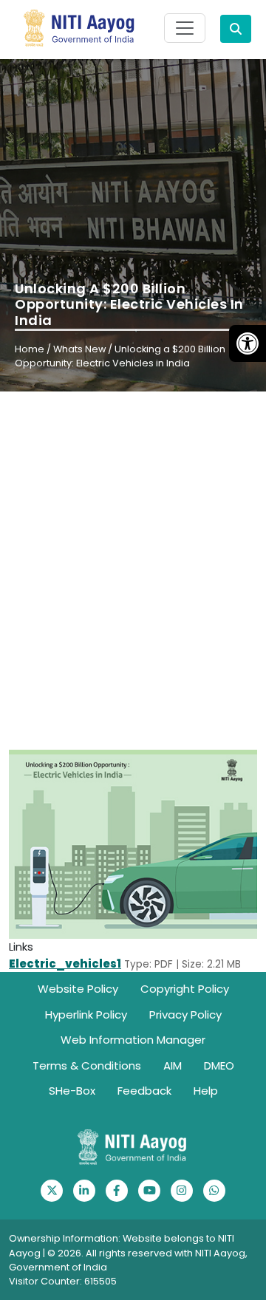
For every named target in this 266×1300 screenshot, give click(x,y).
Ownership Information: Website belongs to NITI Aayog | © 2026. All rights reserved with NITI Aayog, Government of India (128, 1252)
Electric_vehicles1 (65, 963)
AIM (172, 1065)
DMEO (219, 1065)
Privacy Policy (185, 1014)
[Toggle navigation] (184, 28)
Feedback (144, 1090)
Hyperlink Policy (86, 1014)
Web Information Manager (133, 1039)
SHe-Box (72, 1090)
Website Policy (78, 988)
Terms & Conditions (87, 1065)
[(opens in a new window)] (52, 1191)
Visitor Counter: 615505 (63, 1281)
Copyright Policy (184, 988)
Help (206, 1090)
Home (29, 349)
